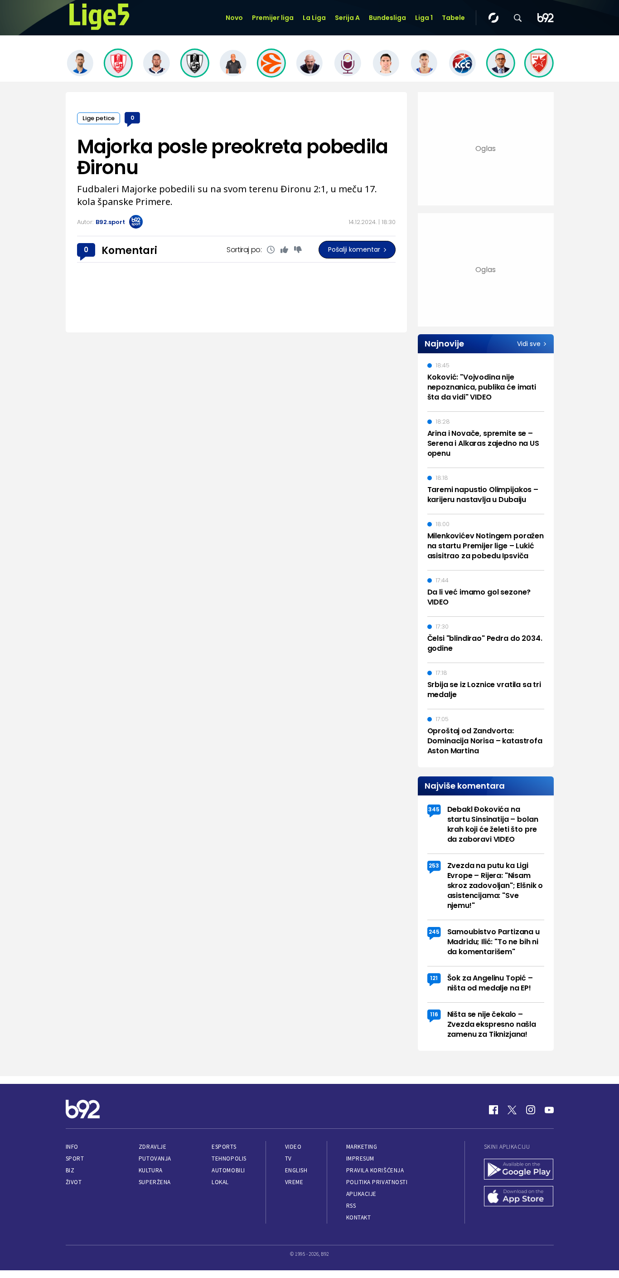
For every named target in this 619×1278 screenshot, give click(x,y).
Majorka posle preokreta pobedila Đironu (232, 157)
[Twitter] (512, 1109)
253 (434, 865)
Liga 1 (424, 17)
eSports (224, 1147)
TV (288, 1158)
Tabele (453, 17)
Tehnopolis (229, 1158)
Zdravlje (152, 1147)
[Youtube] (549, 1109)
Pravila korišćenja (375, 1170)
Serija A (347, 17)
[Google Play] (519, 1170)
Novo (234, 17)
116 (434, 1014)
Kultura (151, 1170)
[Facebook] (493, 1109)
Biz (70, 1170)
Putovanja (155, 1158)
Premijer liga (273, 17)
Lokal (220, 1182)
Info (72, 1147)
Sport (75, 1158)
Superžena (155, 1182)
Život (74, 1182)
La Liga (314, 17)
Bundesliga (387, 17)
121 (434, 978)
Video (293, 1147)
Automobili (228, 1170)
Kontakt (358, 1217)
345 (434, 809)
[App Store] (519, 1197)
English (296, 1170)
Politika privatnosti (377, 1182)
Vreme (294, 1182)
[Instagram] (530, 1109)
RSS (351, 1206)
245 (434, 932)
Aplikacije (361, 1194)
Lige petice (98, 118)
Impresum (360, 1158)
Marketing (361, 1147)
